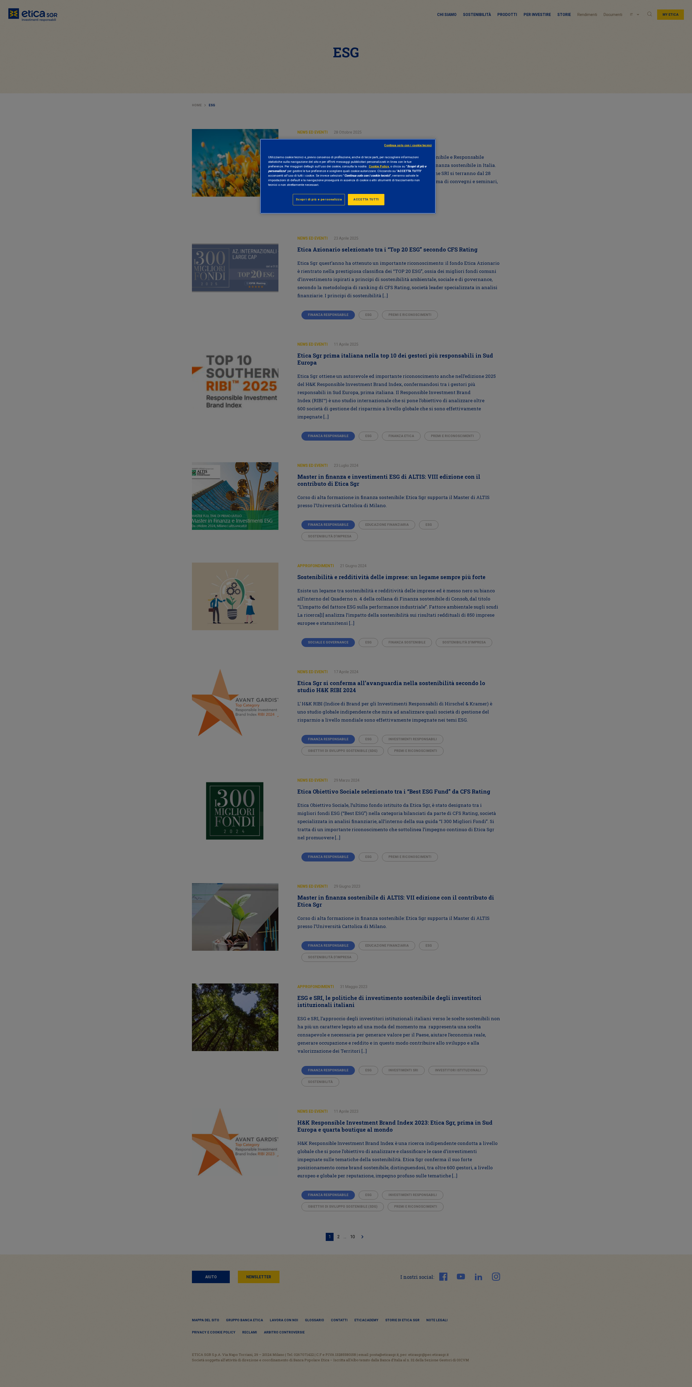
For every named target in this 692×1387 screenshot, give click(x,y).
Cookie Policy (379, 166)
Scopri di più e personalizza (319, 199)
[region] (348, 176)
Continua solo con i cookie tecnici (408, 145)
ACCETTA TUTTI (366, 199)
